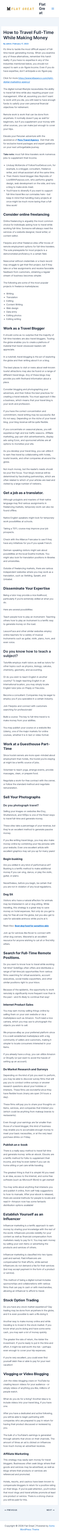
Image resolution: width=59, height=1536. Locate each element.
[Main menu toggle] (53, 8)
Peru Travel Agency (28, 140)
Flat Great (42, 8)
